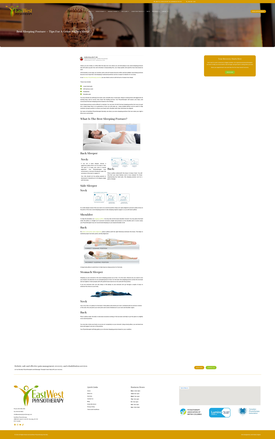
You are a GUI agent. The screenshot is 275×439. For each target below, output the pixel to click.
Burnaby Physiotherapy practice (92, 77)
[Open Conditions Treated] (143, 11)
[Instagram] (17, 424)
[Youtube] (20, 424)
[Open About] (92, 11)
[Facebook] (15, 424)
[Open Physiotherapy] (105, 11)
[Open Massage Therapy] (118, 11)
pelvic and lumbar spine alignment (91, 231)
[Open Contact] (167, 11)
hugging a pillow (99, 218)
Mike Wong (88, 57)
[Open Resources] (159, 11)
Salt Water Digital (256, 434)
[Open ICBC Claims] (128, 11)
